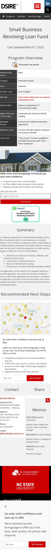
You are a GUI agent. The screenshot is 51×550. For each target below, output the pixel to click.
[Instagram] (13, 540)
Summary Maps (34, 16)
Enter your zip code (8, 191)
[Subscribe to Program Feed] (48, 400)
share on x (47, 10)
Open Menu (37, 6)
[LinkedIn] (19, 540)
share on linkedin (47, 3)
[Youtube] (32, 540)
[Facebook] (6, 540)
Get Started (35, 378)
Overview (21, 16)
